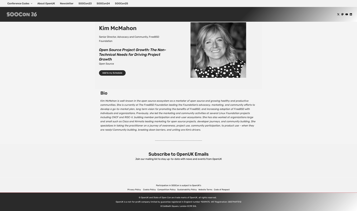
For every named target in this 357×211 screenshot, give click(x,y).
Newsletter (66, 3)
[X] (338, 14)
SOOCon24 (103, 3)
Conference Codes (18, 3)
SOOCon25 (121, 3)
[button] (30, 3)
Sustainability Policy (187, 189)
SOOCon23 (85, 3)
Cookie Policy (149, 189)
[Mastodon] (342, 14)
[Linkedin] (351, 14)
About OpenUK (46, 3)
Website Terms (205, 189)
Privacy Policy (134, 189)
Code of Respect (222, 189)
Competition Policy (167, 189)
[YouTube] (346, 14)
